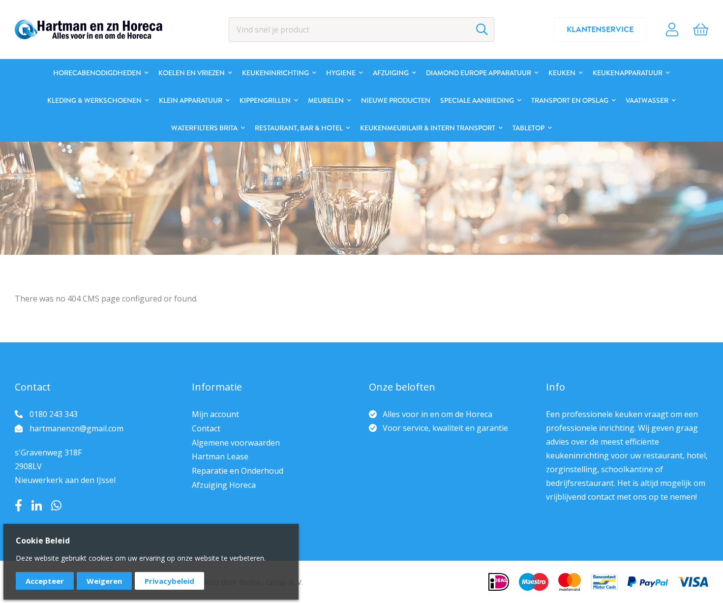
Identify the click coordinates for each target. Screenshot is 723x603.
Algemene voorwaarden (236, 442)
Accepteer (45, 581)
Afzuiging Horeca (224, 485)
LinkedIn (36, 506)
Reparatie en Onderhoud (237, 470)
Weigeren (104, 581)
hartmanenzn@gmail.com (76, 428)
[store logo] (88, 29)
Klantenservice (600, 29)
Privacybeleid (169, 581)
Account (672, 29)
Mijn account (215, 414)
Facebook (18, 506)
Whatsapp (56, 506)
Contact (206, 428)
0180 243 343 (54, 414)
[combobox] (361, 29)
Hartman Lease (220, 456)
